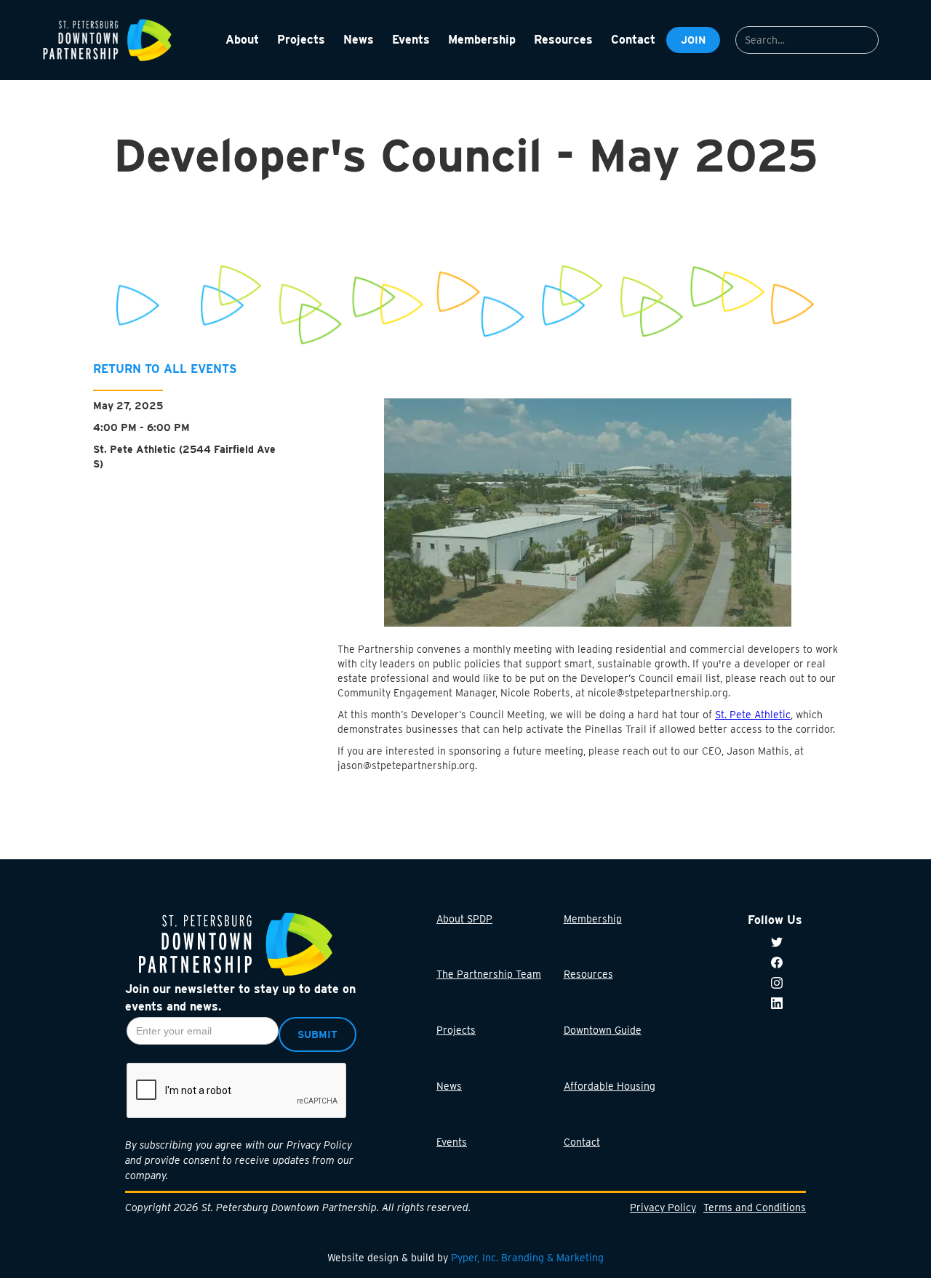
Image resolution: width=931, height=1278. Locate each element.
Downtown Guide (603, 1031)
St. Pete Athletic (753, 714)
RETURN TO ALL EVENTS (165, 369)
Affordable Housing (609, 1087)
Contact (582, 1143)
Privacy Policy (663, 1207)
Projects (456, 1031)
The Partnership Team (488, 975)
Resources (588, 975)
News (449, 1087)
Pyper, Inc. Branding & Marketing (527, 1257)
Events (451, 1143)
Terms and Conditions (754, 1207)
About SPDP (464, 919)
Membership (593, 919)
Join (693, 40)
